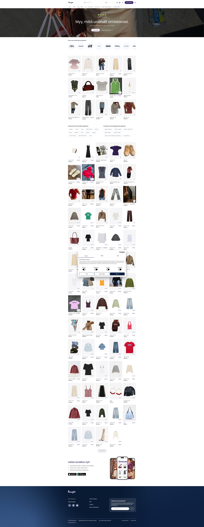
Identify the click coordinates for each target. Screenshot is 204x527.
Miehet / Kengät (117, 132)
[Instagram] (69, 505)
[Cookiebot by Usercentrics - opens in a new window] (120, 252)
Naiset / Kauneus (108, 129)
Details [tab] (102, 255)
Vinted (119, 95)
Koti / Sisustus (126, 135)
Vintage (71, 129)
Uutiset (91, 504)
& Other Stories (72, 135)
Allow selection (102, 273)
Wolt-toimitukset (94, 507)
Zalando (104, 247)
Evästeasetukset (125, 520)
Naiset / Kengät (118, 129)
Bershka (87, 132)
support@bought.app (106, 520)
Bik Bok (96, 129)
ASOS (90, 135)
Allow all (117, 273)
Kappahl (76, 132)
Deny (87, 273)
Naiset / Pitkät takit (128, 129)
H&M (82, 132)
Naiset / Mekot (108, 132)
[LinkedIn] (73, 505)
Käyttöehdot (133, 520)
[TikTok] (77, 505)
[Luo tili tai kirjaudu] (122, 2)
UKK (90, 501)
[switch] (96, 269)
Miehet (74, 6)
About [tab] (118, 255)
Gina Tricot (132, 203)
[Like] (79, 71)
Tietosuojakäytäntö (72, 522)
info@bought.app (92, 520)
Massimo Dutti (89, 129)
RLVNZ (91, 182)
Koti (86, 6)
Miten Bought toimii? (106, 30)
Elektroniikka (90, 6)
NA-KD (76, 129)
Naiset (70, 6)
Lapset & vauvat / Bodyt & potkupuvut (113, 135)
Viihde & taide (97, 6)
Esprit (70, 132)
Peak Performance (82, 135)
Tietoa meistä (93, 499)
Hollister (94, 132)
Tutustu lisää (102, 450)
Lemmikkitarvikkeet (116, 6)
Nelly (82, 129)
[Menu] (120, 2)
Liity (132, 508)
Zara (119, 73)
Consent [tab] (86, 255)
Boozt (91, 117)
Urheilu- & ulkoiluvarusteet (106, 6)
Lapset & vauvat (80, 6)
